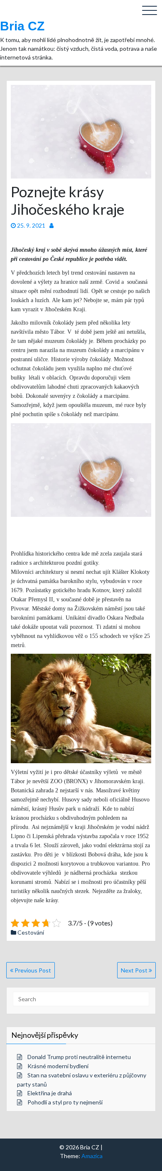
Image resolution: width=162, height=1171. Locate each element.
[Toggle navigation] (149, 10)
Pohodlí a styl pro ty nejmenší (65, 1102)
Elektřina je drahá (49, 1093)
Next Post (135, 970)
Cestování (30, 932)
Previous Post (32, 970)
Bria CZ (22, 26)
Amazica (92, 1155)
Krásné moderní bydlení (57, 1065)
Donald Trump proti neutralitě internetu (79, 1056)
